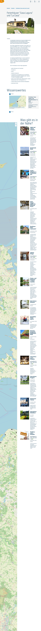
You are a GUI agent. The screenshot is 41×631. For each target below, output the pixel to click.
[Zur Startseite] (2, 1)
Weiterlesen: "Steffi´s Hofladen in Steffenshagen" (29, 185)
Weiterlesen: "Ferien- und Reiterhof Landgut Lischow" (29, 288)
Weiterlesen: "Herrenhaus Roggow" (29, 386)
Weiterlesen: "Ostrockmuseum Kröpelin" (29, 365)
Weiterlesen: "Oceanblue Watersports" (29, 322)
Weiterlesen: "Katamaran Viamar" (29, 404)
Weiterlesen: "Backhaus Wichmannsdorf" (29, 238)
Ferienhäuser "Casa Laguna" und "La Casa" (22, 8)
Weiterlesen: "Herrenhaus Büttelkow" (29, 420)
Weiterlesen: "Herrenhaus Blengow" (29, 307)
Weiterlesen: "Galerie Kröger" (29, 264)
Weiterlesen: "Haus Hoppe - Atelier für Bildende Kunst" (29, 213)
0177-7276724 (30, 105)
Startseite (8, 8)
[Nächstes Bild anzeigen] (32, 25)
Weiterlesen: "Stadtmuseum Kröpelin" (29, 440)
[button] (11, 429)
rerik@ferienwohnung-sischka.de (33, 104)
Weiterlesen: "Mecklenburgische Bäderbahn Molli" (29, 342)
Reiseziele (12, 8)
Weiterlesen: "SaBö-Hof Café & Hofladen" (29, 136)
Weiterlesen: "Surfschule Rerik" (29, 158)
